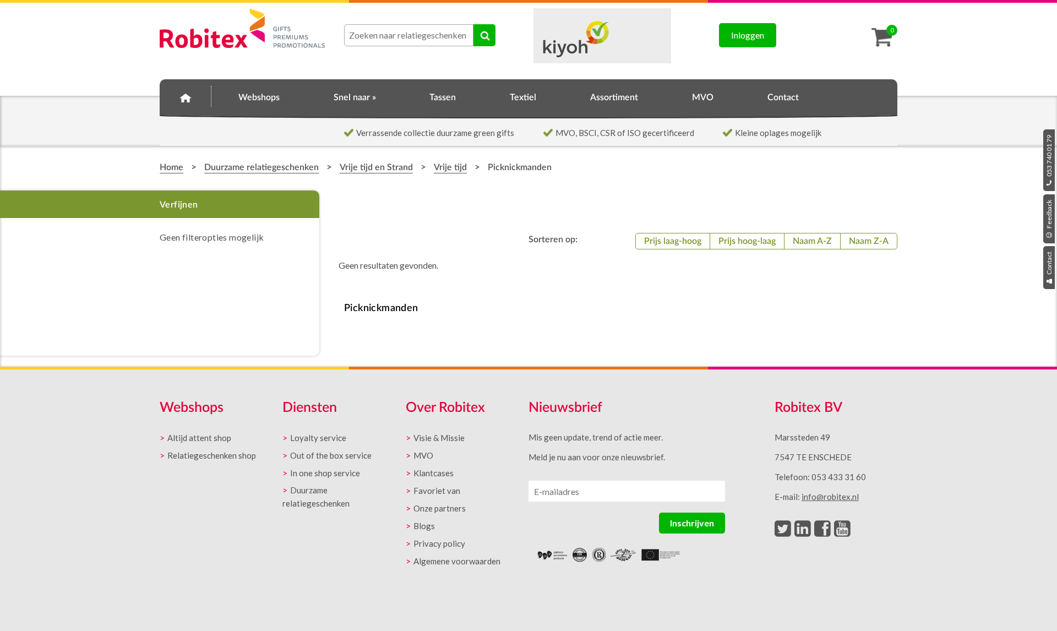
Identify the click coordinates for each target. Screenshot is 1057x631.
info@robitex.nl (830, 497)
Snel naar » (355, 97)
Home (185, 95)
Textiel (523, 97)
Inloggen (747, 35)
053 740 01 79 (1049, 156)
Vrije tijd (450, 167)
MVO (702, 97)
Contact (1049, 264)
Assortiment (614, 97)
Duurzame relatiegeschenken (261, 167)
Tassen (442, 97)
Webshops (259, 97)
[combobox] (408, 35)
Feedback (1049, 215)
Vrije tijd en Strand (376, 167)
